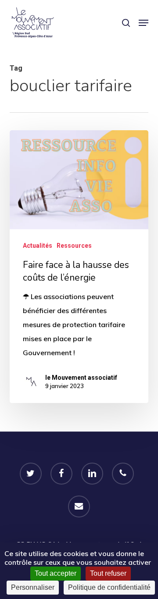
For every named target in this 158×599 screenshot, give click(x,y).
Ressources (74, 245)
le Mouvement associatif (81, 377)
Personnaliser (32, 587)
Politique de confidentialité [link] (109, 587)
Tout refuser (108, 573)
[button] (143, 22)
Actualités (37, 245)
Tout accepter (55, 573)
